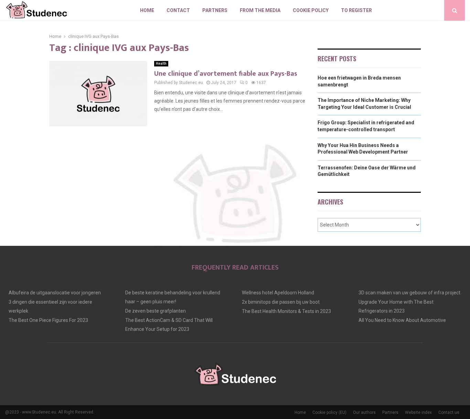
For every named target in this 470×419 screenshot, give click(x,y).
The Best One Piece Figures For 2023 (48, 320)
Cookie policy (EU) (329, 412)
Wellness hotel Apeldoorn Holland (278, 292)
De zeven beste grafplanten (155, 311)
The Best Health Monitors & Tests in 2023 (286, 311)
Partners (214, 10)
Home (147, 10)
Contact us (448, 412)
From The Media (260, 10)
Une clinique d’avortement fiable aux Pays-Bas (225, 74)
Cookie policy (311, 10)
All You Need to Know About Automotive (402, 320)
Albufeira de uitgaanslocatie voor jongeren (55, 292)
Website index (418, 412)
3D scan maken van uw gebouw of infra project (409, 292)
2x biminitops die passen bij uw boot (281, 302)
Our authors (364, 412)
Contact (178, 10)
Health (161, 63)
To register (356, 10)
